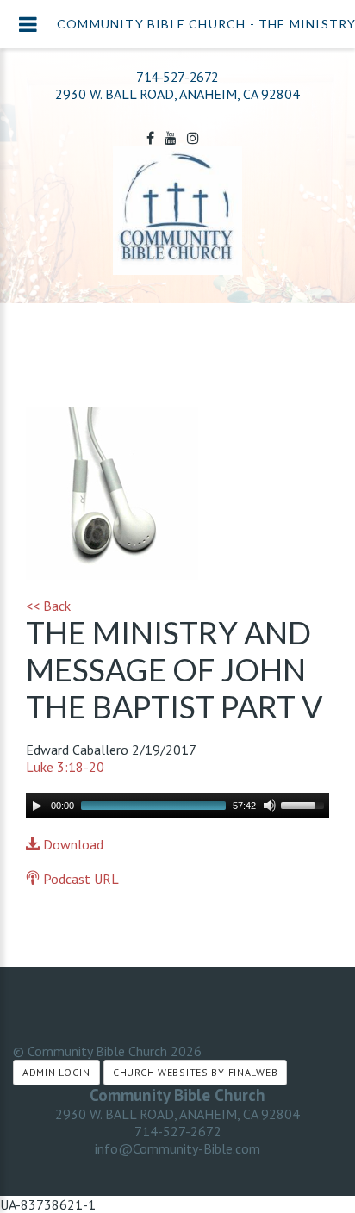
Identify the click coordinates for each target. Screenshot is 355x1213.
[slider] (305, 804)
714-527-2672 (177, 76)
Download (71, 844)
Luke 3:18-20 (65, 766)
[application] (177, 805)
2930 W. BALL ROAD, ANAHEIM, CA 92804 (177, 1114)
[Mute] (270, 805)
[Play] (37, 805)
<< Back (48, 605)
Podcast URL (79, 878)
